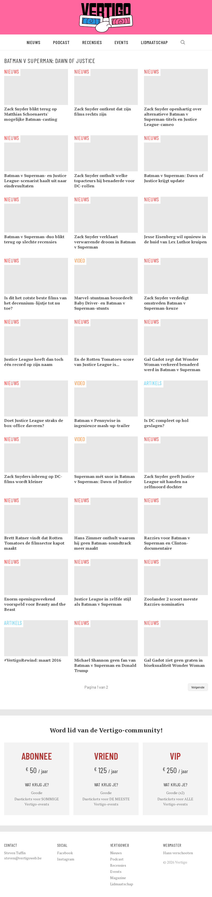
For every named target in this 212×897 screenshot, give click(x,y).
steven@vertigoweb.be (23, 858)
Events (121, 42)
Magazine (118, 877)
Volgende (198, 687)
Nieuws (34, 42)
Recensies (92, 42)
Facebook (65, 852)
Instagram (65, 859)
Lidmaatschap (154, 42)
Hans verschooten (178, 852)
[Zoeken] (182, 42)
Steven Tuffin (15, 852)
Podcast (61, 42)
